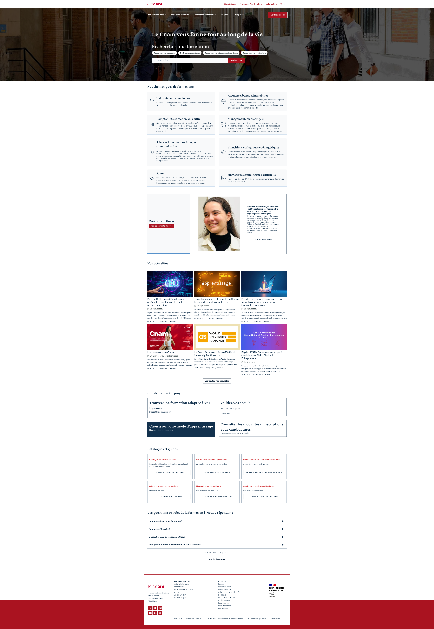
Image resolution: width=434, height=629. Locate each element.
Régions (224, 15)
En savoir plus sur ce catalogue (170, 472)
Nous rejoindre (224, 587)
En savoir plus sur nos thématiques (217, 496)
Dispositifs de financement (160, 412)
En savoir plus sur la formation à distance (264, 472)
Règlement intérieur (194, 618)
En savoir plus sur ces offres (170, 496)
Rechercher (236, 60)
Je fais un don (180, 595)
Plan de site (223, 608)
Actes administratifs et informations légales (225, 618)
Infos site (178, 618)
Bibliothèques (224, 600)
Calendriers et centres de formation (235, 433)
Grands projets (180, 598)
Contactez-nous (278, 15)
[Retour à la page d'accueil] (154, 4)
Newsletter (275, 618)
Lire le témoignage (263, 239)
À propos (222, 581)
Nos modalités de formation (161, 430)
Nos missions (179, 587)
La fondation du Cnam (183, 589)
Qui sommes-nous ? (157, 15)
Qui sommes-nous (182, 581)
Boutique (222, 595)
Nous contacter (224, 589)
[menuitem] (230, 4)
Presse (221, 584)
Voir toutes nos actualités (217, 381)
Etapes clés (225, 413)
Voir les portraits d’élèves (162, 226)
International (223, 603)
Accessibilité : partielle (257, 618)
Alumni (177, 592)
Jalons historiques (181, 584)
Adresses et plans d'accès (229, 592)
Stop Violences (224, 606)
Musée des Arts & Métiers (228, 598)
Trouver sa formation (180, 15)
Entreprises (239, 15)
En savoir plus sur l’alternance (217, 472)
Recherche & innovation (205, 15)
